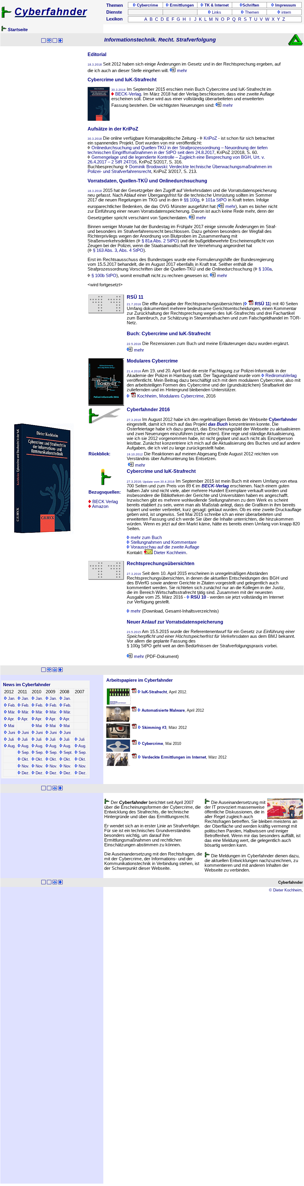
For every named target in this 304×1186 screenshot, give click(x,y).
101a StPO (215, 200)
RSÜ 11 (135, 297)
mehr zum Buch (145, 537)
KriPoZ (209, 138)
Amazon (99, 506)
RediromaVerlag (280, 375)
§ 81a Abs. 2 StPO (159, 241)
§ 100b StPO (103, 275)
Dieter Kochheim (169, 552)
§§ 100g (191, 200)
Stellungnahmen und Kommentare (163, 542)
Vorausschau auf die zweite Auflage (164, 547)
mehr (181, 70)
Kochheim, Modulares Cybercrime (170, 396)
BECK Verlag (104, 501)
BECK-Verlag (127, 94)
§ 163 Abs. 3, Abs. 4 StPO (117, 250)
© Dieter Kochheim (285, 890)
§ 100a (264, 269)
